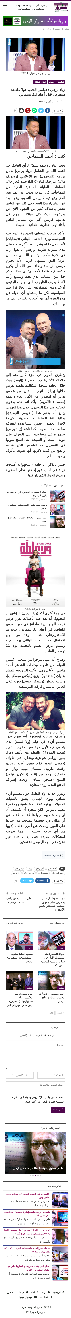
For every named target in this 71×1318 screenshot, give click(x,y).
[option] (35, 1153)
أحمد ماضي (52, 869)
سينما (51, 82)
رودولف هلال (29, 873)
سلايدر (61, 82)
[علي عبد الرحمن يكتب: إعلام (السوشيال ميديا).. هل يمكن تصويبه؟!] (60, 1218)
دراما (44, 1292)
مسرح (10, 1292)
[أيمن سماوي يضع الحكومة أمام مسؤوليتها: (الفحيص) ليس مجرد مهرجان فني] (19, 980)
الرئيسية (57, 1292)
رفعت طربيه (43, 873)
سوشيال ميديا (26, 1297)
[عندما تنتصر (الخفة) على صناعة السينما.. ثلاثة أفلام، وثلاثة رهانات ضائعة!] (60, 1254)
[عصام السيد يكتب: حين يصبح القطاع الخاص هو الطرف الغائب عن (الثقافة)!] (60, 1272)
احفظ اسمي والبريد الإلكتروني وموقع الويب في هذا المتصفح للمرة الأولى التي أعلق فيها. (37, 1099)
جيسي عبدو (19, 869)
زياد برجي (16, 873)
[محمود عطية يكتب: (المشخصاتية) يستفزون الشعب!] (57, 509)
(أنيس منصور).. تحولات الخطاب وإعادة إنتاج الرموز (38, 1168)
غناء (33, 1292)
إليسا (30, 869)
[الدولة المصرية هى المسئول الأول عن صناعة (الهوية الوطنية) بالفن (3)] (57, 496)
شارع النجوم (40, 82)
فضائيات (44, 1297)
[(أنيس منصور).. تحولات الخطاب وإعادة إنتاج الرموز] (57, 522)
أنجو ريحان (40, 869)
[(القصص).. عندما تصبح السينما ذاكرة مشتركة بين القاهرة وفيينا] (60, 1200)
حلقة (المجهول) (57, 873)
